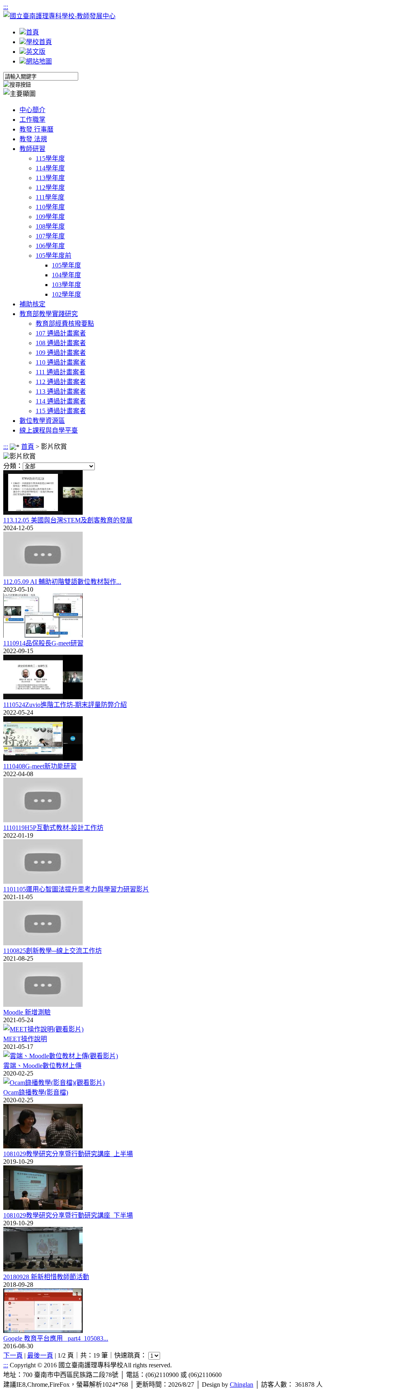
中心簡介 (32, 109)
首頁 (32, 32)
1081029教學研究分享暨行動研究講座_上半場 (68, 1153)
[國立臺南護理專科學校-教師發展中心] (59, 16)
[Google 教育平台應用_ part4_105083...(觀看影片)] (43, 1330)
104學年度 (66, 275)
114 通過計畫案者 (61, 401)
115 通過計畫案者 (61, 410)
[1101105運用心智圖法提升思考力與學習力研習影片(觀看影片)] (43, 881)
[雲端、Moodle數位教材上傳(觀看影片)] (60, 1055)
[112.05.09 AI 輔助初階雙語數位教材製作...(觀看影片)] (43, 574)
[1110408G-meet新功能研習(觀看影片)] (43, 758)
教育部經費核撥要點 (65, 323)
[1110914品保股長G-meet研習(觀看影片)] (43, 635)
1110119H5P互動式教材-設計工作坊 (53, 827)
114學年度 (50, 168)
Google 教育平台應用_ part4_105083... (55, 1338)
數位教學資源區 (42, 420)
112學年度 (50, 187)
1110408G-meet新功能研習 (40, 766)
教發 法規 (33, 139)
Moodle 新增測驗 (27, 1012)
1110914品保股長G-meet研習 (43, 643)
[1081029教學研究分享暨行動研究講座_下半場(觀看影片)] (43, 1207)
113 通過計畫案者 (61, 391)
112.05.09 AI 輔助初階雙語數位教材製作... (62, 581)
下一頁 (13, 1355)
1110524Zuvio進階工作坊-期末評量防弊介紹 (65, 704)
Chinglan (241, 1384)
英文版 (35, 51)
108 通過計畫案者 (61, 343)
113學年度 (50, 177)
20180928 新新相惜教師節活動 (46, 1276)
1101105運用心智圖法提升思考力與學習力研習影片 (76, 889)
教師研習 (32, 148)
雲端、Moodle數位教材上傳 (42, 1065)
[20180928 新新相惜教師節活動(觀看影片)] (43, 1269)
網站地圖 (39, 61)
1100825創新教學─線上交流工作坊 (52, 950)
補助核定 (32, 304)
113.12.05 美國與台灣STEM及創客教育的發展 (68, 520)
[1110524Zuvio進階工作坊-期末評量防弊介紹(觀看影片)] (43, 697)
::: (5, 6)
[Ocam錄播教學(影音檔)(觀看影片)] (54, 1082)
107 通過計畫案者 (61, 333)
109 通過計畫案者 (61, 352)
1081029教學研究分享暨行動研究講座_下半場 (68, 1215)
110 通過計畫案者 (61, 362)
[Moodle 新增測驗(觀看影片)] (43, 1004)
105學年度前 (53, 255)
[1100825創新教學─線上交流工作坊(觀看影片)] (43, 943)
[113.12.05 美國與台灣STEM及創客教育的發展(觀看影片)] (43, 512)
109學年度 (50, 216)
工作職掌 (32, 119)
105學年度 (66, 265)
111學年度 (50, 197)
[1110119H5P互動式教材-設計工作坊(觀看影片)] (43, 820)
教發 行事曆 (36, 129)
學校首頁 (39, 41)
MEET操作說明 (25, 1039)
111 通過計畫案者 (61, 372)
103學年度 (66, 284)
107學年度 (50, 236)
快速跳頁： (130, 1355)
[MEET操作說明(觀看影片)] (43, 1029)
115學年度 (50, 158)
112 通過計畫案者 (61, 381)
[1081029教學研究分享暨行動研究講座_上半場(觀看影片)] (43, 1146)
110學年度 (50, 207)
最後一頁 (40, 1355)
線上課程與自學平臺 (48, 430)
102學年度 (66, 294)
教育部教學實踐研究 (48, 313)
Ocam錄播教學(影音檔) (35, 1092)
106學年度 (50, 245)
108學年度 (50, 226)
